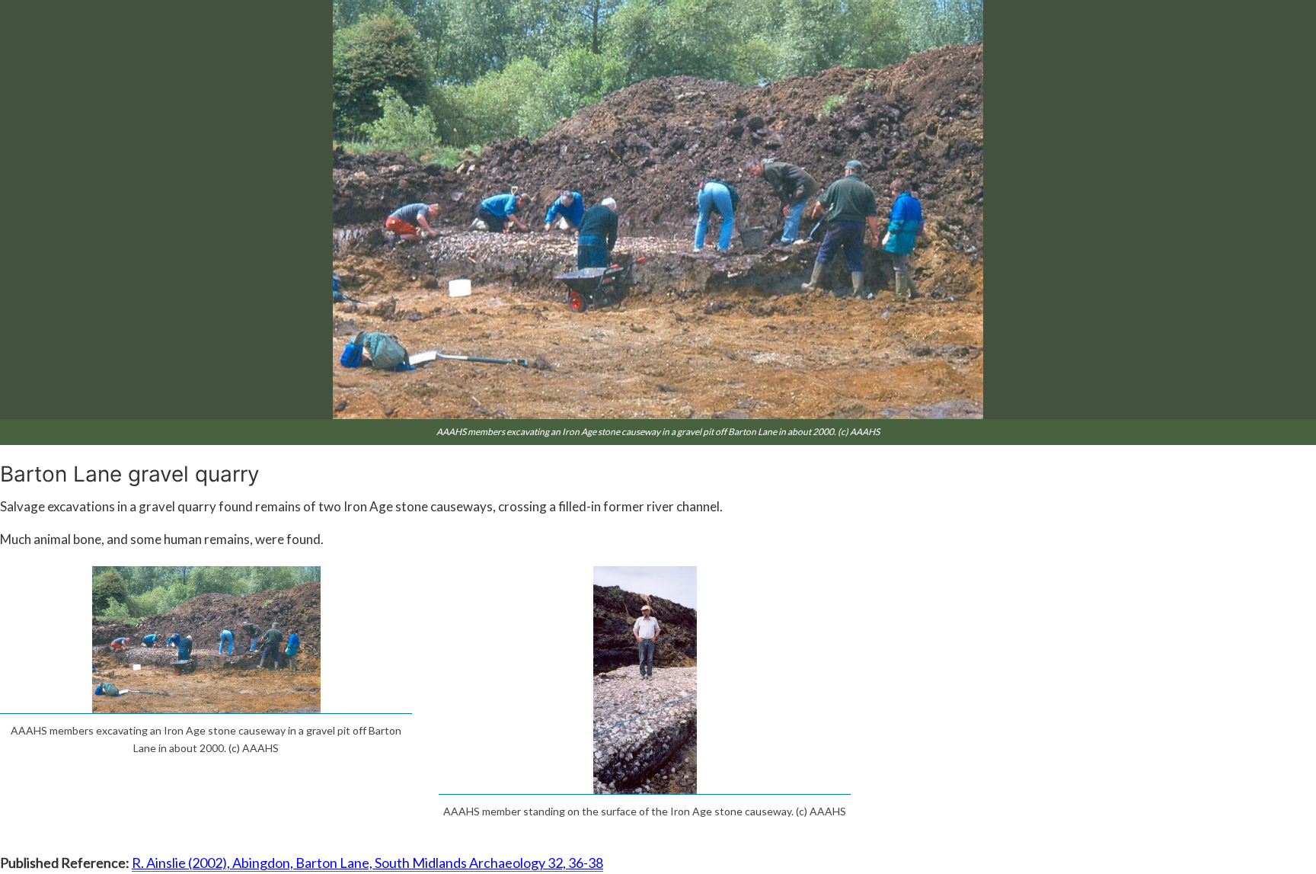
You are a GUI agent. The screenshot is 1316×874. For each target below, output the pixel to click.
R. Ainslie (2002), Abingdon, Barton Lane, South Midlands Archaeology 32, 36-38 (367, 862)
